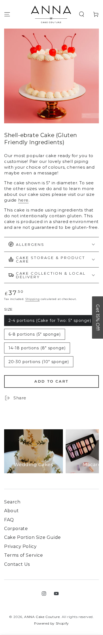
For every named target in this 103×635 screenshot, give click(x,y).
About (11, 510)
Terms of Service (23, 555)
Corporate (16, 528)
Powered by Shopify (51, 623)
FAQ (9, 519)
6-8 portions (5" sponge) (34, 336)
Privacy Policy (20, 546)
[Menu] (7, 14)
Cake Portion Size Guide (32, 537)
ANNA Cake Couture (42, 617)
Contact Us (17, 564)
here (23, 200)
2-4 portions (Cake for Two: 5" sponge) (49, 322)
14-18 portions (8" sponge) (37, 349)
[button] (81, 14)
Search (12, 502)
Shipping (32, 299)
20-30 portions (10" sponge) (38, 363)
